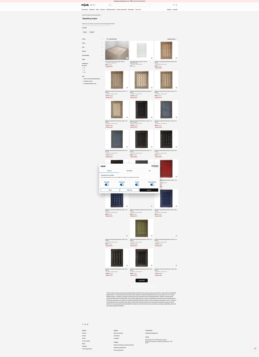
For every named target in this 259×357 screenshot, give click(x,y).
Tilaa (129, 185)
